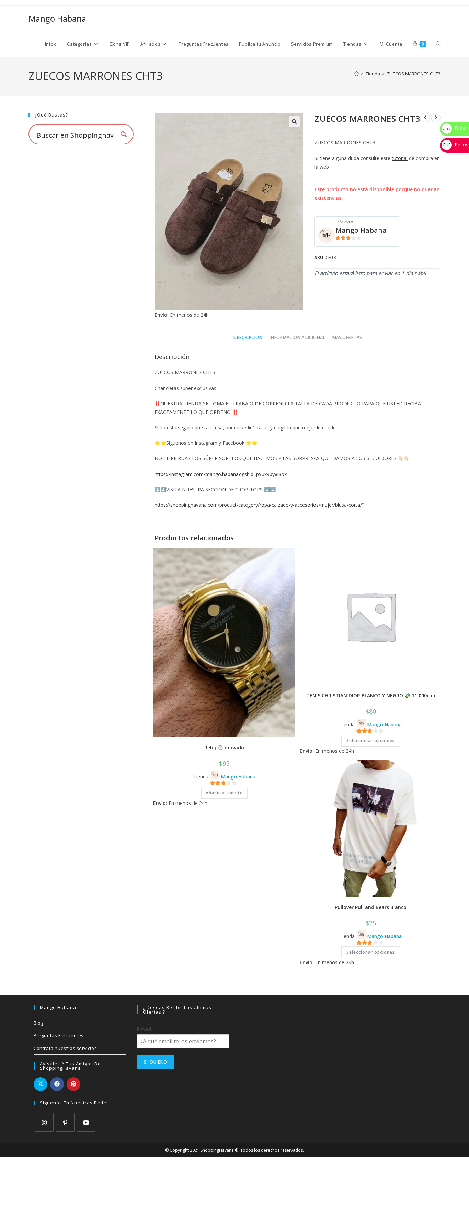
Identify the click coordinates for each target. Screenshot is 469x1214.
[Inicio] (356, 74)
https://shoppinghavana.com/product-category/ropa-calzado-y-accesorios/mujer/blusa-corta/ (258, 505)
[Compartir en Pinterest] (73, 1084)
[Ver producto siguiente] (436, 117)
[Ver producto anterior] (425, 117)
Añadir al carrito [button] (224, 793)
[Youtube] (86, 1122)
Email (144, 1029)
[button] (294, 121)
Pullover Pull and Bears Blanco (371, 907)
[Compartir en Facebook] (57, 1084)
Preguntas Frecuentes (59, 1035)
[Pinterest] (65, 1122)
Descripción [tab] (247, 337)
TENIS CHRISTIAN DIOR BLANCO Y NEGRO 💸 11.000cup (370, 695)
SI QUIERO (155, 1062)
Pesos (455, 144)
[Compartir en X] (40, 1084)
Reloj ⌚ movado (224, 747)
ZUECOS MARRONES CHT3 (414, 74)
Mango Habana (57, 18)
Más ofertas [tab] (347, 337)
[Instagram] (44, 1122)
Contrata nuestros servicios (65, 1048)
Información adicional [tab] (297, 337)
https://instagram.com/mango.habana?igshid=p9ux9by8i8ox (221, 474)
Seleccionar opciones (370, 741)
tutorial (400, 158)
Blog (38, 1023)
